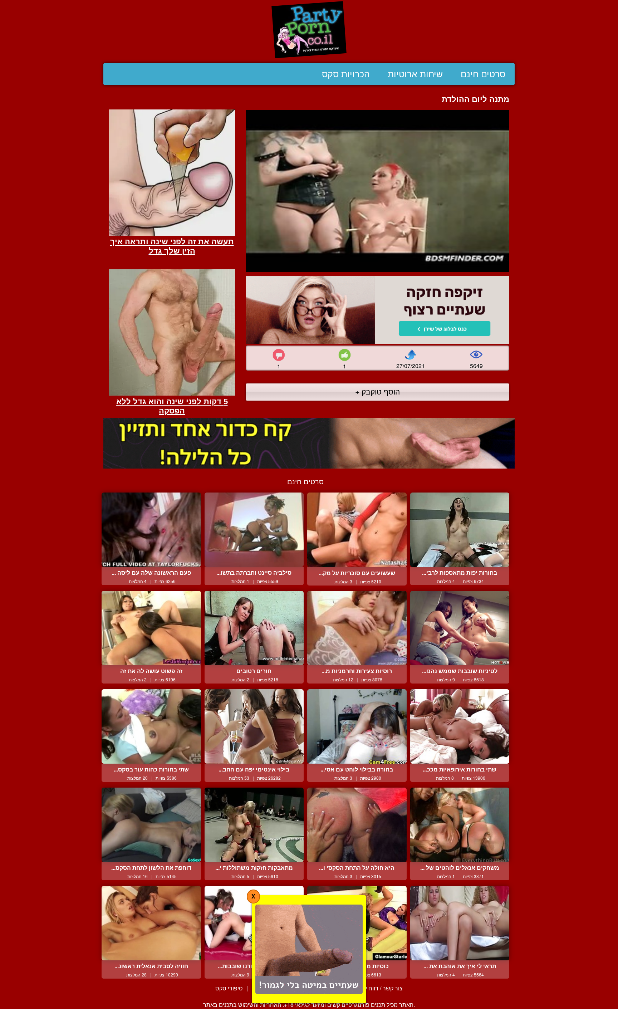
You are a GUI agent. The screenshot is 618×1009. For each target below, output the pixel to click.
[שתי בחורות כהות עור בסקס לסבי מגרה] (151, 726)
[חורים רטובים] (254, 628)
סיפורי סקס (229, 988)
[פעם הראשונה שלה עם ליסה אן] (151, 530)
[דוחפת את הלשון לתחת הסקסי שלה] (151, 825)
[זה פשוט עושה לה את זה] (151, 628)
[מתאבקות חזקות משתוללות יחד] (254, 825)
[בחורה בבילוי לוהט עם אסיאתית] (357, 726)
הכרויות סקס (346, 74)
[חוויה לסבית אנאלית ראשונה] (151, 923)
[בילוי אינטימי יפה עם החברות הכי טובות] (254, 726)
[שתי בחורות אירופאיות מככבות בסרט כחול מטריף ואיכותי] (460, 726)
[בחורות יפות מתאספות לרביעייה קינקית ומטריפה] (460, 530)
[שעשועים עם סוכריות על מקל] (357, 530)
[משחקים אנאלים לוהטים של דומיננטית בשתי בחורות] (460, 825)
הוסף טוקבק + (377, 391)
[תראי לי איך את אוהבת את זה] (460, 923)
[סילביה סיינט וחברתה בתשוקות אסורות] (254, 530)
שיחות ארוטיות (415, 74)
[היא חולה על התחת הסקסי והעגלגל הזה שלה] (357, 825)
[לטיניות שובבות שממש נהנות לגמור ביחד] (460, 628)
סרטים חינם (483, 74)
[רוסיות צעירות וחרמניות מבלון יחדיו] (357, 628)
